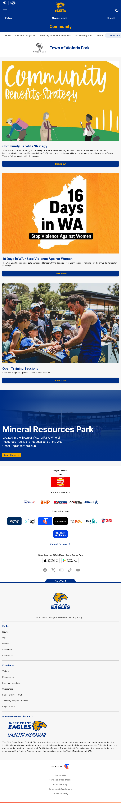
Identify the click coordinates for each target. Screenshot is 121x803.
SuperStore (7, 689)
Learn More (60, 273)
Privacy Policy (75, 617)
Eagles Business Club (12, 695)
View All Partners (58, 544)
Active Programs (83, 35)
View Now (60, 380)
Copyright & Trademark (60, 789)
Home (8, 35)
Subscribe (7, 649)
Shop (110, 18)
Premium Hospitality (11, 683)
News (5, 632)
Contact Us (7, 655)
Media (100, 35)
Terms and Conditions (60, 780)
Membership (58, 18)
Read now (60, 163)
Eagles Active (8, 706)
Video (5, 638)
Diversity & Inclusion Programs (55, 35)
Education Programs (25, 35)
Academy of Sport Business (15, 700)
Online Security (60, 794)
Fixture (8, 18)
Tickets (5, 671)
